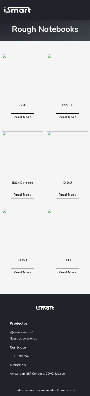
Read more (22, 117)
